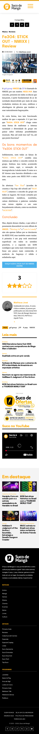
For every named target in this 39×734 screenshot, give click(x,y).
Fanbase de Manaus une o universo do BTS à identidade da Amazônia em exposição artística (19, 365)
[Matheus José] (7, 312)
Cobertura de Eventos (9, 494)
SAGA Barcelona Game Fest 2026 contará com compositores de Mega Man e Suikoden (18, 346)
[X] (17, 25)
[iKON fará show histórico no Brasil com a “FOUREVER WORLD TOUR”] (28, 486)
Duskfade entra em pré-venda (15, 356)
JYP (23, 88)
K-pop (25, 327)
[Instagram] (12, 729)
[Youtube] (32, 729)
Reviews (12, 32)
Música (5, 32)
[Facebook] (12, 25)
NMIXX (32, 327)
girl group (8, 88)
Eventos (5, 342)
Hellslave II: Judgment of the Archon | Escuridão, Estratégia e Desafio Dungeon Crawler (10, 533)
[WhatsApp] (27, 25)
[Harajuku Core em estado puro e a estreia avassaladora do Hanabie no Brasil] (10, 486)
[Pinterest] (22, 25)
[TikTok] (17, 729)
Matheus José (25, 52)
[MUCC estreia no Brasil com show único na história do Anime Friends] (28, 516)
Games (4, 353)
